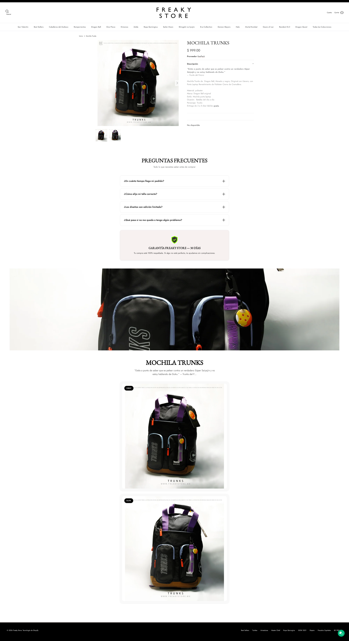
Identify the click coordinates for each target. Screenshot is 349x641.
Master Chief (275, 630)
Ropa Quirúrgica (151, 27)
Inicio (81, 36)
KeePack (201, 56)
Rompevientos (80, 27)
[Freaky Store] (174, 12)
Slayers (312, 630)
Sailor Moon (168, 27)
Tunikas (254, 630)
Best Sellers (38, 27)
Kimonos (124, 27)
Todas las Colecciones (322, 27)
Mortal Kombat (251, 27)
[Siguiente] (178, 83)
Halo (238, 27)
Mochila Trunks (91, 36)
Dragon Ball (96, 27)
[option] (138, 83)
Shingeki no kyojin (187, 27)
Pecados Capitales (324, 630)
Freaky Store (17, 630)
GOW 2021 (302, 630)
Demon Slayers (224, 27)
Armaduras (264, 630)
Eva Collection (206, 27)
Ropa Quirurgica (289, 630)
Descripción (192, 63)
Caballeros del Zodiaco (58, 27)
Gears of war (268, 27)
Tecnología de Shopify (30, 630)
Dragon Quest (301, 27)
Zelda (136, 27)
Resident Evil (284, 27)
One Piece (110, 27)
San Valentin (23, 27)
